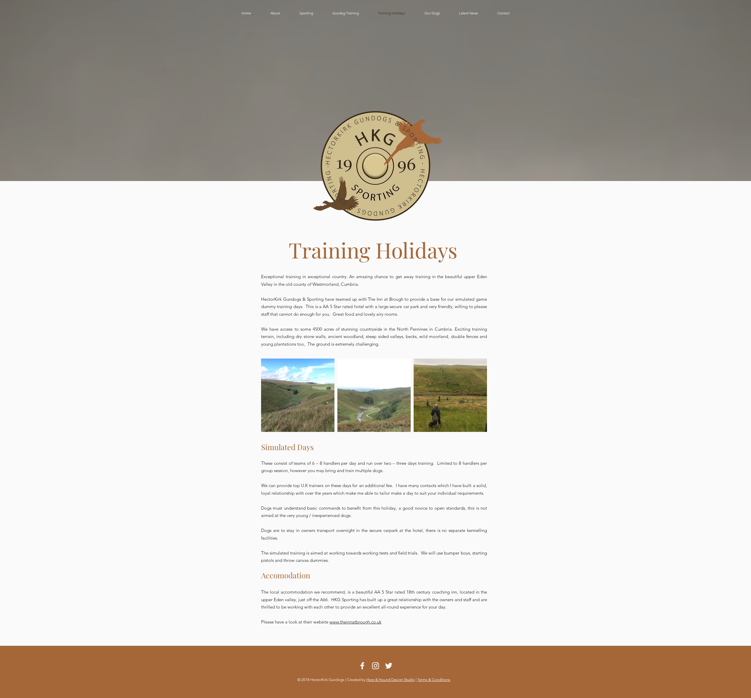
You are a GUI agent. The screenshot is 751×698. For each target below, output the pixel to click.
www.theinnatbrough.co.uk (355, 622)
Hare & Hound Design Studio (390, 679)
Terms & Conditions (433, 679)
